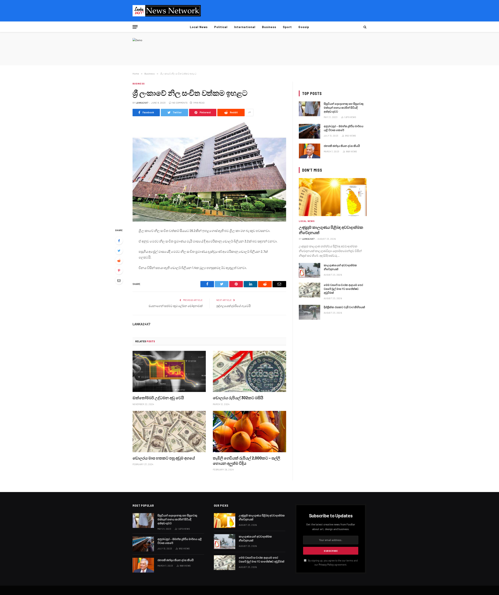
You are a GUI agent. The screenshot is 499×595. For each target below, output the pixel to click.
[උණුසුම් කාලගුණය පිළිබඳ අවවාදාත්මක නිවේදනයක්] (332, 197)
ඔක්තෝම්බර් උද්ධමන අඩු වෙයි (158, 397)
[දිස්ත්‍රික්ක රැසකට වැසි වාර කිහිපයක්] (309, 312)
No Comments (180, 102)
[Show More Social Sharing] (249, 112)
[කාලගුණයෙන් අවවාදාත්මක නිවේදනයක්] (309, 270)
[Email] (119, 280)
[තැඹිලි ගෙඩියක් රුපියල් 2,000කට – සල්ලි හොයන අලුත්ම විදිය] (249, 431)
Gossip (303, 27)
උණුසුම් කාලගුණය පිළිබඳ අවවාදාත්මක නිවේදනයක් (331, 230)
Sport (287, 27)
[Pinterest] (119, 270)
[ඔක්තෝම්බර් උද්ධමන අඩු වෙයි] (169, 371)
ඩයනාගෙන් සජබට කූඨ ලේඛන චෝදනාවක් (176, 306)
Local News (199, 27)
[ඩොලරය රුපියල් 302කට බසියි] (249, 371)
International (244, 27)
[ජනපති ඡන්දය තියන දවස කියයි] (309, 151)
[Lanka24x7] (167, 10)
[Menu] (135, 26)
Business (269, 27)
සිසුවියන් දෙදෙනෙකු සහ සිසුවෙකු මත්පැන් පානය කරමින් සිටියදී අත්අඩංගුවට (344, 107)
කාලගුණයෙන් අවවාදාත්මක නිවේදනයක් (340, 267)
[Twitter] (119, 250)
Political (220, 27)
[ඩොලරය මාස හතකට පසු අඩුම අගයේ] (169, 431)
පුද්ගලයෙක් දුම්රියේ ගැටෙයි (233, 306)
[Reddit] (119, 260)
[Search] (364, 26)
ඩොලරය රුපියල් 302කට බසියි (238, 397)
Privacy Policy (326, 564)
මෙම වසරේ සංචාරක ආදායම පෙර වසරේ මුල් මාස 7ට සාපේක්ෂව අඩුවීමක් (343, 288)
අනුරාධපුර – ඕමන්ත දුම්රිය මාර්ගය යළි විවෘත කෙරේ (343, 128)
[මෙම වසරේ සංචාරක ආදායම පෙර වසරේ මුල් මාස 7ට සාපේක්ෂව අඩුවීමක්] (309, 290)
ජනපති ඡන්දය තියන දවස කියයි (342, 145)
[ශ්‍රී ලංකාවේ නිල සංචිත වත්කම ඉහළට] (209, 171)
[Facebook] (119, 241)
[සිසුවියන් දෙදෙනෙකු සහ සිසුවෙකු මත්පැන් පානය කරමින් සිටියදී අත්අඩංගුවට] (309, 108)
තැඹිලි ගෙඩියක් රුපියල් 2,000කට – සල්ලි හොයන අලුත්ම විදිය (246, 461)
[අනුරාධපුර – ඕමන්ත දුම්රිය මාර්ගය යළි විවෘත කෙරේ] (309, 131)
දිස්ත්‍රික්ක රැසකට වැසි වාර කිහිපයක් (344, 307)
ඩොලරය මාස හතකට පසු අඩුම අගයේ (164, 458)
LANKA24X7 (142, 102)
